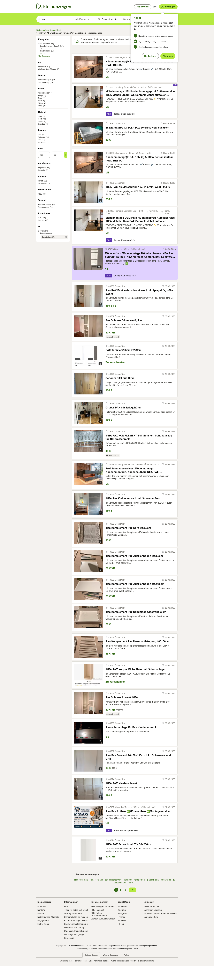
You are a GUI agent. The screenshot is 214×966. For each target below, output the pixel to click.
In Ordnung (42, 142)
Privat (40, 180)
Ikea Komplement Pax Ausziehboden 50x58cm (134, 556)
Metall (40, 121)
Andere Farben (44, 92)
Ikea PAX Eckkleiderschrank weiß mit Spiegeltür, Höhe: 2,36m (140, 292)
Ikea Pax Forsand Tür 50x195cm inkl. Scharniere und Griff (138, 757)
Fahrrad (106, 960)
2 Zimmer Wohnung (146, 960)
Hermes (41, 220)
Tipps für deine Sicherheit (76, 909)
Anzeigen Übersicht (153, 909)
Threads (121, 916)
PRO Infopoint (97, 909)
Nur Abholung (43, 82)
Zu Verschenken (81, 960)
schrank (99, 879)
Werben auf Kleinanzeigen (103, 918)
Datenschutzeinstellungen (76, 930)
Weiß (40, 105)
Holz (40, 100)
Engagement (43, 920)
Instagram (122, 913)
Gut (39, 139)
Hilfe (66, 906)
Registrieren (150, 56)
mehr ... (131, 882)
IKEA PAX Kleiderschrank (121, 783)
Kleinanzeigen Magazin (48, 916)
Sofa (90, 960)
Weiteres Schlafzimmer (47, 69)
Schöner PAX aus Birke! (120, 378)
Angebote (42, 167)
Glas (40, 116)
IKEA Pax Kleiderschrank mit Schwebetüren (133, 498)
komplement (139, 879)
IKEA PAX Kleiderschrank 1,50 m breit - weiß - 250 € (138, 187)
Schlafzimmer (45, 50)
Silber (40, 103)
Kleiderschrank (123, 960)
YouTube (122, 909)
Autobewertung (151, 916)
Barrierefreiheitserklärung (76, 923)
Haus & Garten (44, 43)
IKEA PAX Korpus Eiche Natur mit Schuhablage (135, 669)
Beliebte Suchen (151, 906)
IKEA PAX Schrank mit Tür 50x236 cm (129, 844)
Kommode (98, 960)
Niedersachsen (46, 233)
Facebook (122, 906)
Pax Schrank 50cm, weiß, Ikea (124, 320)
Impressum (69, 937)
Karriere (41, 909)
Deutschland (43, 230)
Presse (40, 913)
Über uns (41, 906)
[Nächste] (132, 890)
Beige (40, 95)
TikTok (121, 923)
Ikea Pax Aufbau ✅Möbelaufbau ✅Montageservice (138, 811)
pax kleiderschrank (113, 879)
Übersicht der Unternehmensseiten (160, 913)
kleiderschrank (81, 879)
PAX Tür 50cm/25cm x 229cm (124, 350)
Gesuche (41, 170)
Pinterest (122, 920)
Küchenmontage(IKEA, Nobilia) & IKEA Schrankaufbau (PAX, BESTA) (140, 63)
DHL (40, 217)
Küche (113, 960)
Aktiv (40, 194)
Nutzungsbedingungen (74, 934)
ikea (91, 879)
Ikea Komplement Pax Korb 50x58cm (128, 528)
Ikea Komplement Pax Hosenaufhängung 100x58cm (137, 641)
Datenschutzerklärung (74, 927)
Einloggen (168, 56)
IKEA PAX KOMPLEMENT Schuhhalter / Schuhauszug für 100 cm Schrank (139, 437)
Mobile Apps (43, 923)
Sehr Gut (41, 137)
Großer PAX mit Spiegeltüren (124, 407)
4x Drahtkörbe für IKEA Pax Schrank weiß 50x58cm (137, 127)
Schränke (42, 66)
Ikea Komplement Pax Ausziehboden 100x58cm (135, 584)
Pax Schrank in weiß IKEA (122, 697)
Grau (40, 98)
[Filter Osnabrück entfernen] (66, 237)
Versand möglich (44, 79)
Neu (39, 134)
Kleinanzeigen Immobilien (103, 906)
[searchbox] (57, 19)
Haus (71, 960)
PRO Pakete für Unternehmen (99, 914)
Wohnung (64, 960)
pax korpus (166, 879)
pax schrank (153, 879)
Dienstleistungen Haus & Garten (52, 46)
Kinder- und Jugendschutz (76, 920)
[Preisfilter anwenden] (65, 155)
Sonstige (41, 124)
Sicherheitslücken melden (76, 916)
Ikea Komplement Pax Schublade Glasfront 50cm (136, 612)
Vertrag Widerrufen (73, 913)
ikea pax (128, 879)
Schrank (133, 960)
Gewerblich (42, 183)
